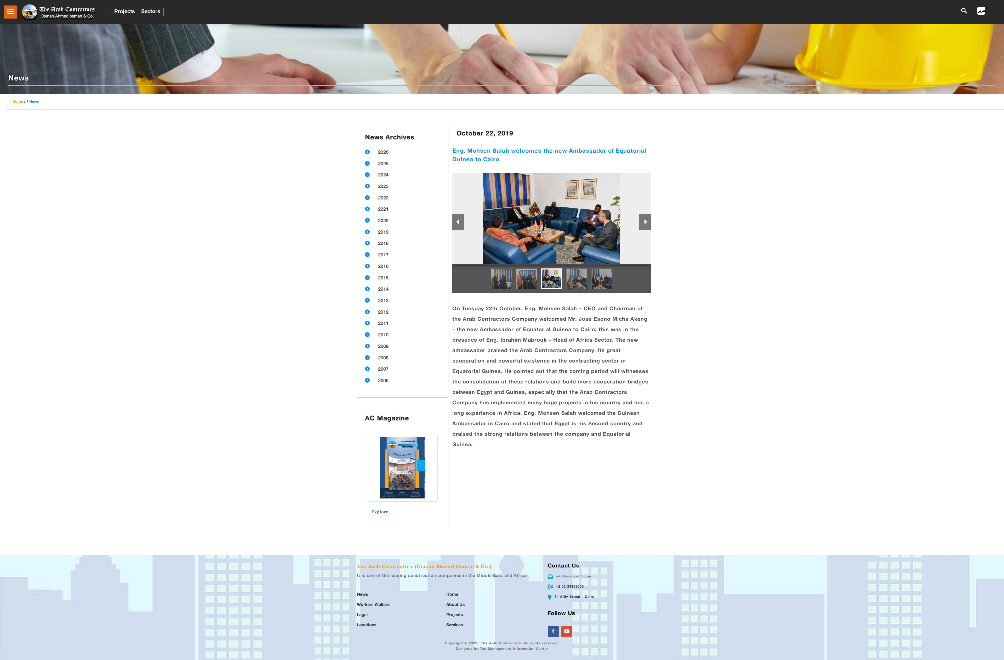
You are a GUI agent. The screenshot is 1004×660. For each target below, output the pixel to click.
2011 (383, 324)
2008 (383, 358)
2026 (383, 153)
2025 (383, 164)
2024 (383, 175)
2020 (383, 221)
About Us (455, 604)
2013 (383, 301)
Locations (366, 625)
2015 (383, 278)
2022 (383, 198)
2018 (383, 244)
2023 (383, 187)
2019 (383, 233)
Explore (380, 512)
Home (18, 102)
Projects (124, 12)
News (34, 102)
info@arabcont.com (573, 577)
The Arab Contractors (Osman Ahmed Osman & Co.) (424, 567)
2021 (383, 210)
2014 (383, 289)
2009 (383, 347)
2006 (383, 381)
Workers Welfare (373, 604)
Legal (362, 615)
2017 (383, 255)
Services (454, 625)
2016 (383, 267)
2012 (383, 312)
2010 (383, 335)
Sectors (150, 12)
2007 (383, 369)
